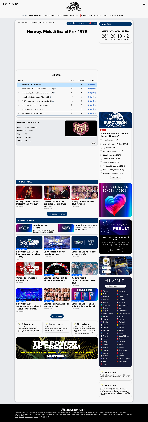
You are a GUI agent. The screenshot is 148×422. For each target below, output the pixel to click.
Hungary (105, 350)
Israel (104, 359)
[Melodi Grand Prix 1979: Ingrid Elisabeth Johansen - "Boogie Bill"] (92, 97)
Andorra (105, 294)
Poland (121, 319)
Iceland (105, 353)
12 (71, 101)
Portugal (121, 322)
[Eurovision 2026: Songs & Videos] (115, 204)
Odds (99, 15)
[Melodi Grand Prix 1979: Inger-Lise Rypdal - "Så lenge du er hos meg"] (92, 93)
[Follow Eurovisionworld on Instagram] (6, 4)
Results (48, 15)
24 (71, 93)
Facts (105, 15)
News (35, 15)
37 (71, 85)
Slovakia (121, 339)
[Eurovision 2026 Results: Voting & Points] (115, 227)
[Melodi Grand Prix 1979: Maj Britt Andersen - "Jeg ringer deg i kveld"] (92, 101)
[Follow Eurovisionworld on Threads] (13, 4)
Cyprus (105, 325)
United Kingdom (124, 359)
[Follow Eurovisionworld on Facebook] (3, 4)
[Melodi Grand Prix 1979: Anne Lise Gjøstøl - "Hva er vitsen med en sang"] (92, 89)
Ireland (105, 356)
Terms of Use (29, 417)
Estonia (105, 333)
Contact (21, 417)
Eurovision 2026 (115, 188)
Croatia (105, 322)
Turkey (121, 353)
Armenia (105, 297)
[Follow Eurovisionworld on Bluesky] (16, 4)
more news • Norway (58, 214)
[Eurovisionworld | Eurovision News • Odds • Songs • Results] (74, 6)
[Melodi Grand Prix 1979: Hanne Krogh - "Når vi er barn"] (92, 113)
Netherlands (122, 311)
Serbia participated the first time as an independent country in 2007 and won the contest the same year (56, 327)
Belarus (105, 308)
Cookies (36, 417)
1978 (71, 23)
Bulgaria (105, 316)
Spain (120, 345)
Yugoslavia (122, 361)
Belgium (105, 311)
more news (57, 316)
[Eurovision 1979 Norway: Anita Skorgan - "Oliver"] (92, 85)
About (16, 417)
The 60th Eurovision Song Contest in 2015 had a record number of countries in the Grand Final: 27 (115, 375)
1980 (93, 23)
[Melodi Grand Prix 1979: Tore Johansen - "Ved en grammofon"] (92, 105)
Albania (105, 291)
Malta (120, 297)
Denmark (105, 330)
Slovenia (121, 342)
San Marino (122, 330)
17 (71, 97)
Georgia (105, 342)
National (88, 15)
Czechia (105, 328)
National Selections (22, 23)
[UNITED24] (57, 348)
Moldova (121, 300)
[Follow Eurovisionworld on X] (9, 4)
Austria (105, 302)
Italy (104, 361)
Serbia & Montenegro (124, 336)
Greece (105, 347)
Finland (105, 336)
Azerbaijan (106, 305)
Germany (105, 345)
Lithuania (121, 291)
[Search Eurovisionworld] (23, 15)
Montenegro (123, 305)
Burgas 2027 (74, 15)
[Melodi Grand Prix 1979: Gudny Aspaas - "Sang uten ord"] (92, 109)
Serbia (120, 333)
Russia (121, 328)
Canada (105, 319)
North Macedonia (124, 314)
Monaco (121, 302)
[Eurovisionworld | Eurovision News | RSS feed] (48, 417)
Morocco (121, 308)
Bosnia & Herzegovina (108, 314)
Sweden (121, 347)
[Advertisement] (57, 52)
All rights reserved (20, 415)
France (105, 339)
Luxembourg (123, 294)
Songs (62, 15)
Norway (121, 316)
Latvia (104, 364)
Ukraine (121, 356)
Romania (121, 325)
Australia (105, 300)
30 (71, 89)
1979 (31, 23)
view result (115, 177)
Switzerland (122, 350)
